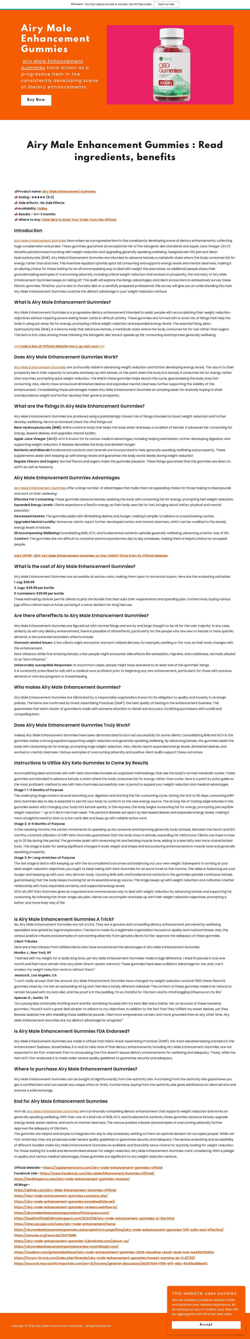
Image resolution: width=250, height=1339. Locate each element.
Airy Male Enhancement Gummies (40, 240)
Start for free (166, 4)
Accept (206, 1324)
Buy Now (36, 100)
